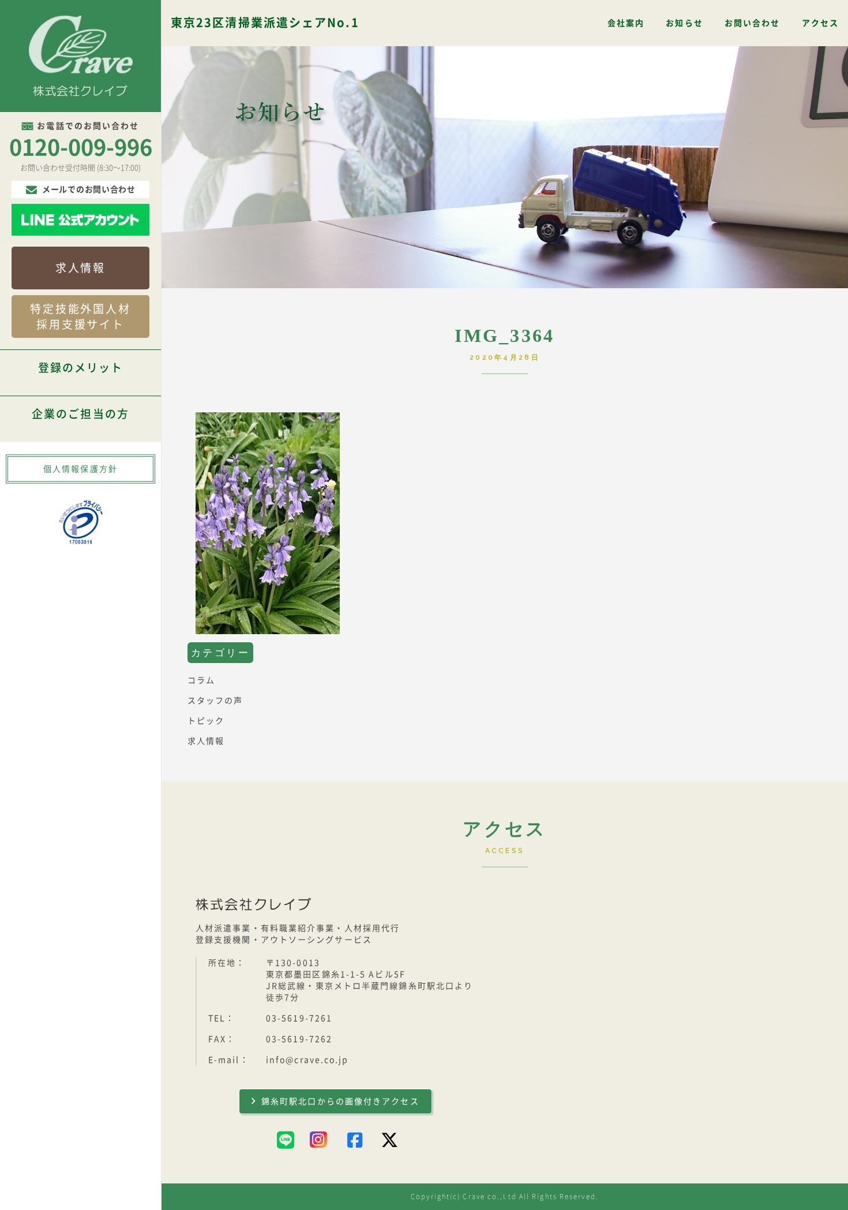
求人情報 (80, 267)
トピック (205, 721)
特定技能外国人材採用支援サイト (80, 316)
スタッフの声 (215, 701)
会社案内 (625, 23)
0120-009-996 (80, 147)
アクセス (820, 23)
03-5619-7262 (299, 1039)
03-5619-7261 (299, 1018)
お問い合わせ (753, 23)
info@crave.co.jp (307, 1060)
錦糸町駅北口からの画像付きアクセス (340, 1101)
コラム (201, 680)
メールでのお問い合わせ (89, 189)
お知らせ (684, 23)
